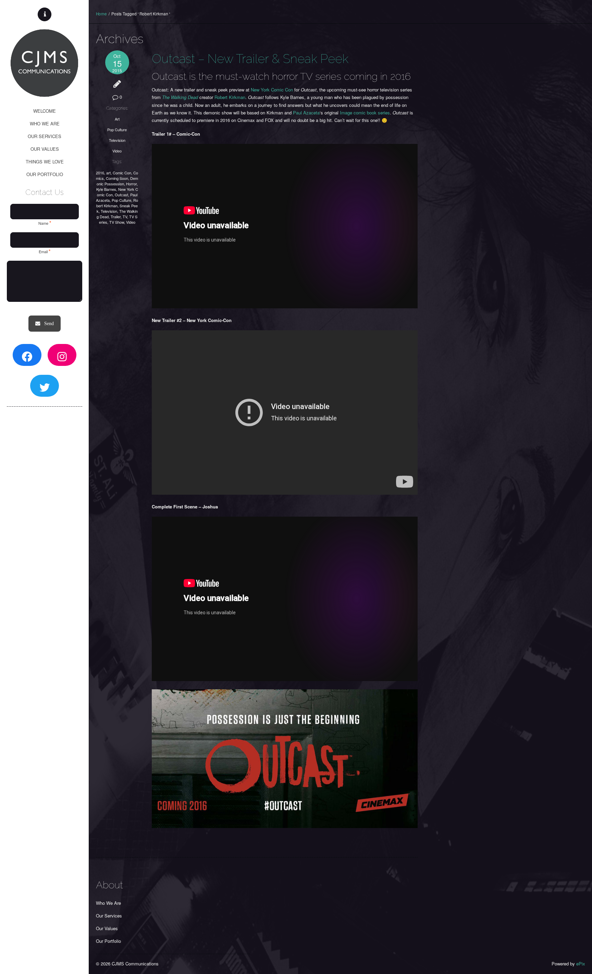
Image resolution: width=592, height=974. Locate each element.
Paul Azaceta (306, 112)
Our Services (109, 915)
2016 (100, 172)
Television (117, 140)
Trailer (116, 216)
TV (125, 216)
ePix (580, 963)
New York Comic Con (272, 89)
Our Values (107, 928)
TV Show (116, 222)
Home (101, 13)
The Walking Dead (180, 97)
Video (117, 150)
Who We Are (108, 903)
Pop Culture (117, 129)
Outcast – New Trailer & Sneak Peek (250, 58)
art (108, 172)
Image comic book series (365, 112)
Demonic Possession (117, 180)
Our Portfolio (108, 941)
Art (117, 119)
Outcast (121, 194)
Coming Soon (117, 178)
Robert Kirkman (117, 202)
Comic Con (122, 172)
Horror (131, 183)
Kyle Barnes (106, 189)
